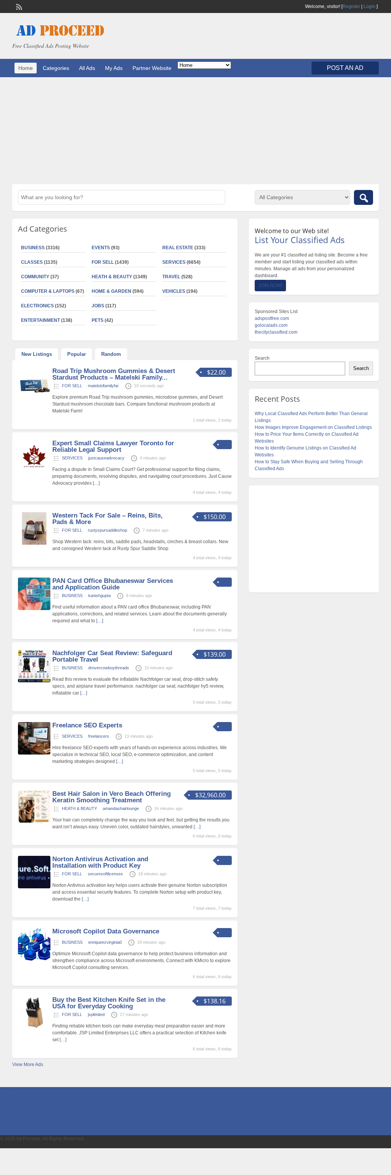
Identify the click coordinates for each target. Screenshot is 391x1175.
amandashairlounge (121, 808)
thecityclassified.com (276, 332)
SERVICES (174, 262)
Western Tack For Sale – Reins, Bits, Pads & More (107, 519)
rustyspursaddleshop (107, 530)
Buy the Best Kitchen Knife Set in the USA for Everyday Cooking (108, 1003)
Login (369, 6)
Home (25, 68)
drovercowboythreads (108, 667)
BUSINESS (72, 595)
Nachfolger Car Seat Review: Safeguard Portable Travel (112, 656)
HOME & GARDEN (111, 291)
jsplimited (96, 1014)
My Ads (114, 68)
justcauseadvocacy (106, 458)
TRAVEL (171, 276)
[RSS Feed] (18, 6)
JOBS (98, 305)
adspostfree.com (272, 318)
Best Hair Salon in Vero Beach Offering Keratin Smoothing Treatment (111, 797)
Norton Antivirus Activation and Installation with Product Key (100, 862)
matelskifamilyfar (103, 385)
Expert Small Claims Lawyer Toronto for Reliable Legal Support (113, 446)
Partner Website (151, 68)
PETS (97, 320)
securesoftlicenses (105, 874)
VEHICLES (173, 291)
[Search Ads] (363, 197)
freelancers (98, 736)
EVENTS (101, 247)
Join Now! (270, 285)
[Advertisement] (195, 131)
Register (351, 6)
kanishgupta (99, 595)
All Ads (87, 68)
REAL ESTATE (177, 247)
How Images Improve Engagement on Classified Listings (313, 427)
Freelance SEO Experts (87, 725)
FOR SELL (103, 262)
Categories (56, 68)
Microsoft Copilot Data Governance (105, 931)
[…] (96, 483)
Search (262, 358)
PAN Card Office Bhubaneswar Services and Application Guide (112, 584)
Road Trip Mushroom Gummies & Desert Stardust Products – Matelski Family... (113, 374)
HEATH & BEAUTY (112, 276)
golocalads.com (271, 325)
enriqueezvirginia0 (105, 942)
